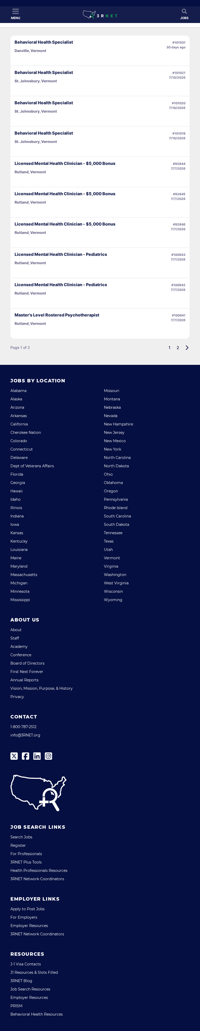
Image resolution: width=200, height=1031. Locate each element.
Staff (14, 638)
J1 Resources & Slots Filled (34, 972)
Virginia (111, 566)
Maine (15, 558)
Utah (108, 549)
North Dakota (116, 466)
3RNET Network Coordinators (37, 879)
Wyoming (113, 599)
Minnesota (19, 591)
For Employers (23, 917)
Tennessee (113, 533)
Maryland (18, 566)
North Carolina (117, 457)
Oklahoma (113, 482)
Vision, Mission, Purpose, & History (41, 688)
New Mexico (115, 441)
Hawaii (16, 491)
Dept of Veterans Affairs (32, 466)
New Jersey (114, 432)
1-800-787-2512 (23, 726)
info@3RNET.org (25, 735)
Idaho (15, 499)
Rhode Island (115, 507)
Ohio (108, 474)
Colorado (18, 441)
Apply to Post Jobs (27, 909)
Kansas (16, 533)
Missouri (111, 390)
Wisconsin (113, 591)
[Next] (187, 347)
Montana (112, 399)
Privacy (17, 696)
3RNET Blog (21, 980)
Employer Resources (29, 925)
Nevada (110, 415)
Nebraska (112, 407)
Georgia (17, 482)
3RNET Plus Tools (26, 862)
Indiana (17, 516)
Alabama (18, 390)
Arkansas (18, 415)
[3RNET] (100, 14)
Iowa (14, 524)
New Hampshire (118, 424)
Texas (109, 541)
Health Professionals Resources (38, 870)
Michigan (18, 583)
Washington (115, 574)
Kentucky (19, 541)
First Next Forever (26, 671)
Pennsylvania (116, 499)
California (19, 424)
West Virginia (116, 583)
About (16, 629)
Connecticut (21, 449)
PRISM (16, 1006)
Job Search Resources (30, 989)
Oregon (111, 491)
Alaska (16, 399)
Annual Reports (24, 680)
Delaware (19, 457)
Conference (20, 655)
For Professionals (26, 853)
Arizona (17, 407)
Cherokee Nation (25, 432)
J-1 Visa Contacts (25, 964)
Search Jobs (21, 837)
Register (18, 845)
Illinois (16, 507)
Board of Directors (27, 663)
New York (112, 449)
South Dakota (116, 524)
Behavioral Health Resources (36, 1014)
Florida (16, 474)
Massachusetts (23, 574)
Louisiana (19, 549)
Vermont (112, 558)
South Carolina (117, 516)
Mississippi (20, 599)
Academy (19, 646)
